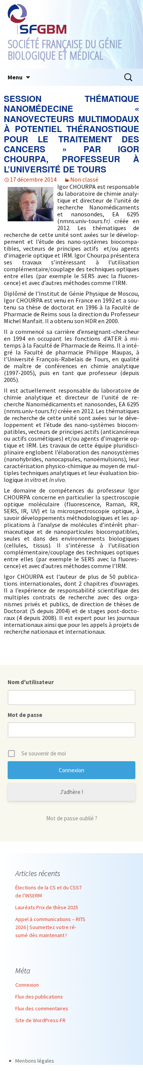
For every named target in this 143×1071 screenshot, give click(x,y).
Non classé (84, 179)
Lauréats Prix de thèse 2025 (46, 907)
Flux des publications (39, 996)
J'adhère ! (71, 792)
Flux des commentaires (41, 1008)
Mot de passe (25, 714)
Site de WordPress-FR (40, 1020)
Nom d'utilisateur (31, 682)
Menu (15, 77)
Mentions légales (34, 1060)
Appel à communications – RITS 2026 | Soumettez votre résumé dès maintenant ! (50, 927)
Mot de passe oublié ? (71, 818)
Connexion (27, 984)
